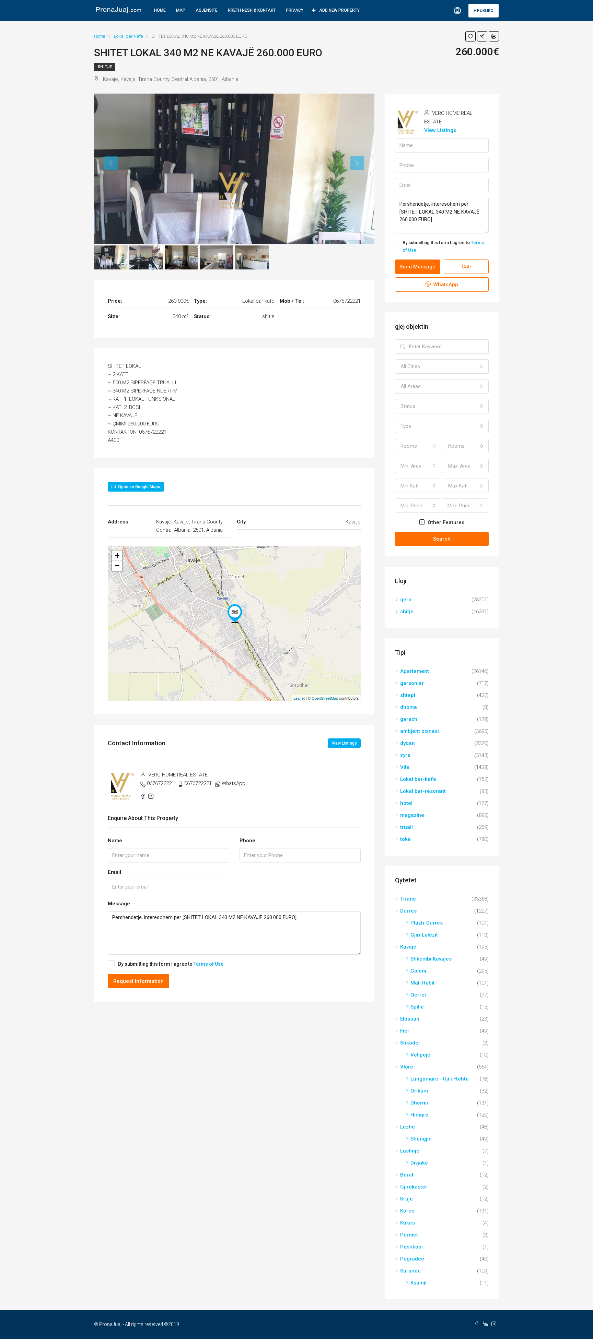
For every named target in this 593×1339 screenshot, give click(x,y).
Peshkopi (411, 1247)
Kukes (407, 1223)
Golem (418, 971)
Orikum (419, 1091)
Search (442, 539)
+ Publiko (483, 10)
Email (114, 872)
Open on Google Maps (138, 486)
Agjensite (207, 10)
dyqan (407, 743)
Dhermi (419, 1103)
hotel (406, 803)
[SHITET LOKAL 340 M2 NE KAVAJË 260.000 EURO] (234, 613)
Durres (408, 911)
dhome (408, 707)
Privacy (294, 10)
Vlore (406, 1067)
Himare (419, 1115)
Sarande (410, 1271)
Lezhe (407, 1127)
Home (160, 10)
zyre (405, 755)
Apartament (414, 671)
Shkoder (410, 1043)
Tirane (408, 899)
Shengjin (421, 1139)
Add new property (339, 10)
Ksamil (418, 1283)
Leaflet (299, 698)
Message (119, 904)
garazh (408, 719)
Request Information (138, 981)
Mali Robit (422, 983)
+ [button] (117, 555)
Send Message (417, 267)
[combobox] (442, 366)
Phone (247, 840)
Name (115, 840)
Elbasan (409, 1019)
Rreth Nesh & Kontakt (252, 10)
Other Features (445, 522)
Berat (407, 1175)
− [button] (117, 566)
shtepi (407, 695)
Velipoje (420, 1055)
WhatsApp (233, 783)
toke (405, 839)
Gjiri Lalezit (424, 935)
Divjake (419, 1163)
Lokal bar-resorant (423, 791)
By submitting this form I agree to (170, 964)
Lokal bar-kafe (418, 779)
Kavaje (408, 947)
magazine (412, 815)
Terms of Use (208, 964)
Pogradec (412, 1259)
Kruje (406, 1199)
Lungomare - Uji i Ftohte (439, 1079)
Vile (404, 767)
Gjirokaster (413, 1187)
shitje (104, 66)
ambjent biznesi (419, 731)
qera (405, 599)
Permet (409, 1235)
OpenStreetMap (325, 698)
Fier (404, 1031)
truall (406, 827)
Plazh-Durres (426, 923)
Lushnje (409, 1151)
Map (180, 10)
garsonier (412, 683)
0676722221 (160, 783)
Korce (407, 1211)
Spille (417, 1007)
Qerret (418, 995)
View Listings (344, 743)
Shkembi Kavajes (431, 959)
